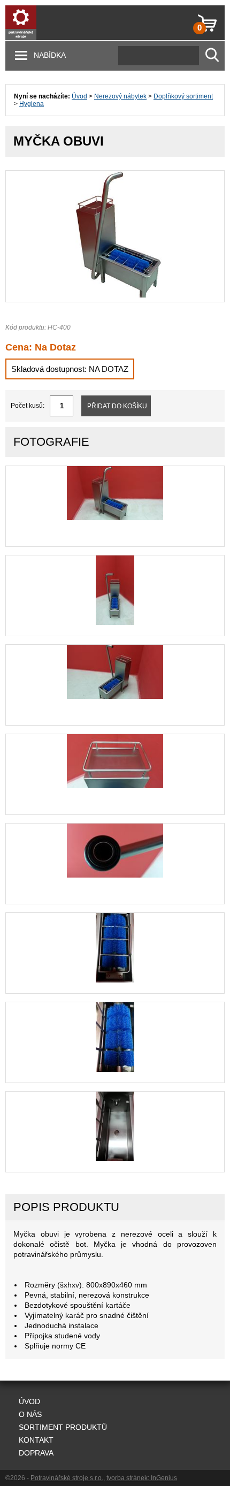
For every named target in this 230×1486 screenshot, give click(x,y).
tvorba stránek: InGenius (141, 1478)
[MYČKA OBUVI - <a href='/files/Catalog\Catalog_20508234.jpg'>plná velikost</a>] (115, 295)
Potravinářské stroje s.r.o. (66, 1478)
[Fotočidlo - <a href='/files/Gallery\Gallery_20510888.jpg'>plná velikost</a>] (115, 875)
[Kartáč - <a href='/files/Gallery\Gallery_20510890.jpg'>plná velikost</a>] (115, 1069)
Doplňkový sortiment (183, 96)
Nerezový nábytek (120, 96)
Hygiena (31, 104)
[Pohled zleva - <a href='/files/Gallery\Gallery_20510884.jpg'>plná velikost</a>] (115, 518)
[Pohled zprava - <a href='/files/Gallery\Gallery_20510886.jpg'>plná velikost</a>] (115, 696)
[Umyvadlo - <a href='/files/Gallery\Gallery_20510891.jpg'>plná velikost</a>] (115, 1159)
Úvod (79, 96)
